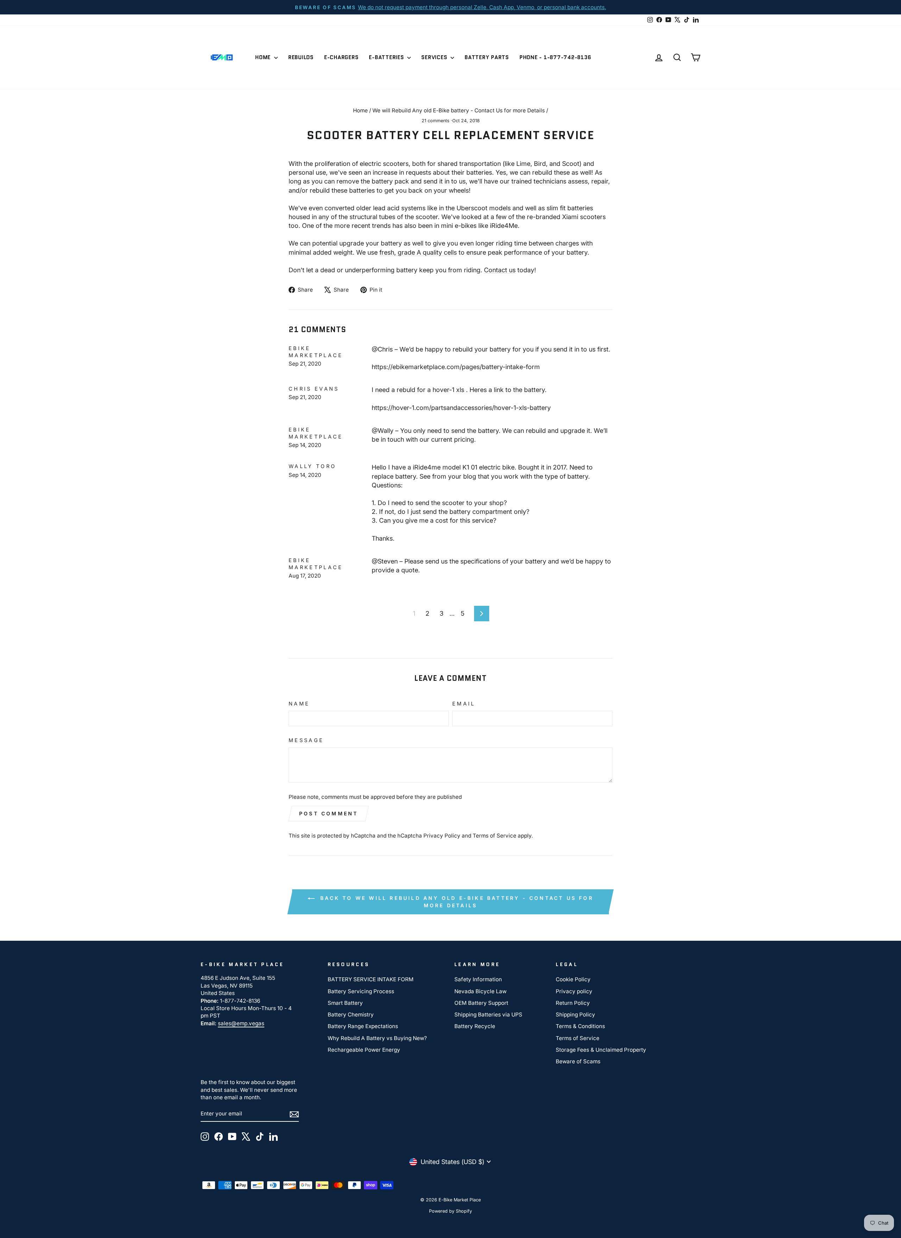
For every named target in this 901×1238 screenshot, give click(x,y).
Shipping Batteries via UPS (488, 1014)
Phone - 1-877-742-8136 (555, 57)
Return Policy (573, 1003)
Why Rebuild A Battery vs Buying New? (377, 1038)
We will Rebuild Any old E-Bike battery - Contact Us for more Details (458, 110)
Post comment (328, 813)
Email (463, 704)
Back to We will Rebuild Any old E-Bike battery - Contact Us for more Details (455, 901)
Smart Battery (345, 1003)
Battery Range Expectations (363, 1026)
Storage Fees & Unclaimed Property (601, 1049)
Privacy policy (574, 991)
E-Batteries (387, 57)
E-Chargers (341, 57)
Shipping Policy (575, 1014)
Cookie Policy (573, 979)
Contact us (500, 270)
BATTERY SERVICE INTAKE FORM (371, 979)
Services (435, 57)
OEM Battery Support (481, 1003)
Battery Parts (487, 57)
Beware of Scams (578, 1061)
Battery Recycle (474, 1026)
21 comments (436, 120)
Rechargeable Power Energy (364, 1049)
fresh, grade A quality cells (418, 252)
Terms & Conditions (580, 1026)
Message (306, 740)
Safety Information (478, 979)
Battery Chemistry (351, 1014)
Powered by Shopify (450, 1211)
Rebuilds (301, 57)
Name (299, 704)
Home (263, 57)
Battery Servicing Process (361, 991)
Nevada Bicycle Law (480, 991)
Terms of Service (494, 835)
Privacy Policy (441, 835)
